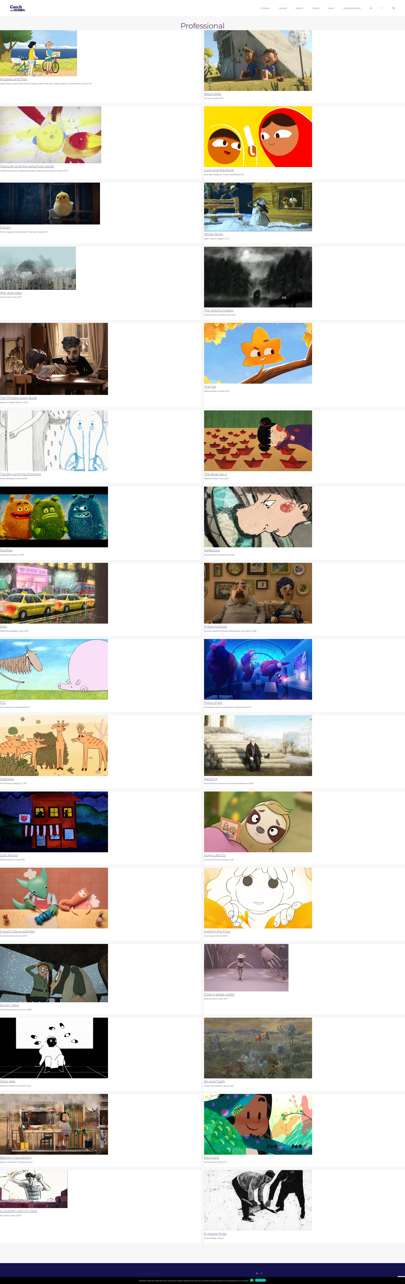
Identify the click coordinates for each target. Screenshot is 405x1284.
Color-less (7, 1081)
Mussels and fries (13, 79)
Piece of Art (213, 703)
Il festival (315, 8)
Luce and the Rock (219, 170)
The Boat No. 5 (215, 474)
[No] (402, 1280)
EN (371, 8)
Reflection (212, 550)
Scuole (330, 8)
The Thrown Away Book (18, 398)
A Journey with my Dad (18, 1211)
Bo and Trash (214, 1081)
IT (381, 8)
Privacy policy (260, 1280)
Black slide (212, 94)
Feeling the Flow (217, 931)
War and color (11, 293)
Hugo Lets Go (215, 855)
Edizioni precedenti (351, 8)
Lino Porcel (9, 855)
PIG (3, 703)
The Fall (210, 386)
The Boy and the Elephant (20, 474)
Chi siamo (265, 8)
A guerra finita (215, 1234)
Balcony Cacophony (15, 1158)
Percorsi (298, 8)
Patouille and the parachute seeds (27, 166)
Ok (252, 1280)
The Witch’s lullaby (218, 310)
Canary (5, 227)
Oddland (7, 779)
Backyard (211, 1158)
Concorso (283, 8)
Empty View (9, 1005)
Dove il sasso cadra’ (219, 994)
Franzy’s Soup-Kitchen (17, 931)
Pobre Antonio (215, 626)
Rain (3, 626)
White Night (213, 234)
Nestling (210, 779)
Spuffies (6, 550)
